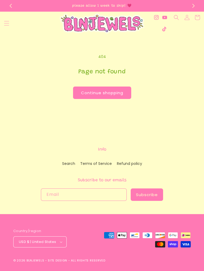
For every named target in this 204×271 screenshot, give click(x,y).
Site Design (57, 260)
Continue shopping (102, 93)
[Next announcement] (193, 6)
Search (68, 163)
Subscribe (147, 194)
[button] (6, 23)
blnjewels (35, 260)
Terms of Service (96, 163)
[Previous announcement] (10, 6)
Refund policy (129, 163)
